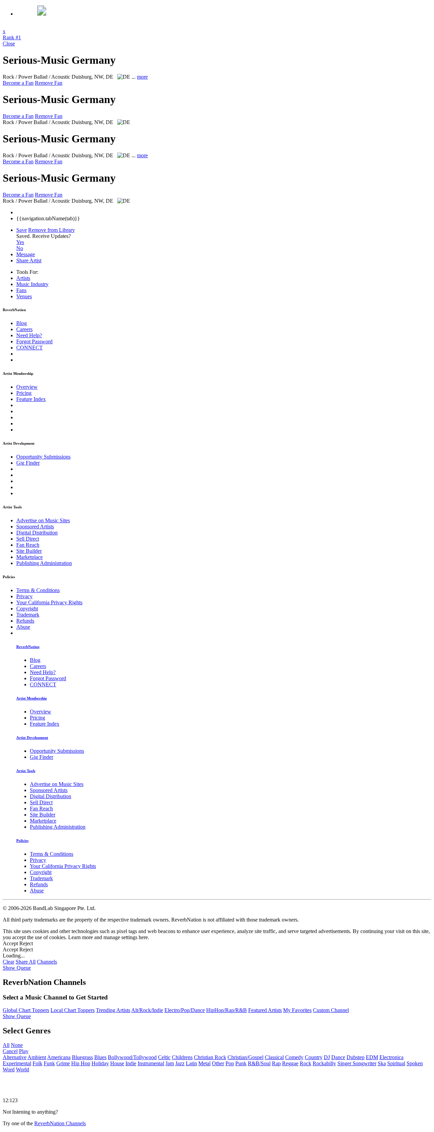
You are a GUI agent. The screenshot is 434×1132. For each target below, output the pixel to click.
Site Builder (29, 551)
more (142, 77)
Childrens (182, 1057)
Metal (204, 1063)
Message (25, 254)
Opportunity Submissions (43, 457)
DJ (327, 1057)
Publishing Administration (44, 563)
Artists (23, 278)
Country (313, 1057)
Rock (305, 1063)
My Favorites (297, 1010)
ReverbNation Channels (60, 1123)
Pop (229, 1063)
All (6, 1045)
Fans (21, 290)
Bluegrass (82, 1057)
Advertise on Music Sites (43, 520)
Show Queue (17, 968)
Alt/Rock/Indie (147, 1010)
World (22, 1069)
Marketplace (29, 557)
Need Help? (29, 335)
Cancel (10, 1051)
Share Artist (28, 260)
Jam (169, 1063)
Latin (191, 1063)
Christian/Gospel (245, 1057)
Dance (338, 1057)
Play (23, 1051)
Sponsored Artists (35, 526)
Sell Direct (27, 539)
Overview (27, 387)
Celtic (164, 1057)
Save (21, 230)
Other (218, 1063)
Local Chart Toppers (73, 1010)
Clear (8, 962)
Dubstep (355, 1057)
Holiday (100, 1063)
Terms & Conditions (38, 590)
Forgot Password (34, 341)
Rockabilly (324, 1063)
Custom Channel (331, 1010)
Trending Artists (113, 1010)
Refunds (25, 621)
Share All (26, 962)
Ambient (36, 1057)
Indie (130, 1063)
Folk (37, 1063)
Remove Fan (48, 83)
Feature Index (31, 399)
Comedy (294, 1057)
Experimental (17, 1063)
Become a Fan (18, 83)
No (19, 248)
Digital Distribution (37, 532)
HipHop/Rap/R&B (226, 1010)
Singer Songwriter (356, 1063)
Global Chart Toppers (26, 1010)
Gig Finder (28, 463)
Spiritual (396, 1063)
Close (9, 43)
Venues (24, 296)
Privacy (24, 596)
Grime (63, 1063)
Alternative (14, 1057)
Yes (20, 242)
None (17, 1045)
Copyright (27, 608)
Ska (382, 1063)
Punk (240, 1063)
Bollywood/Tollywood (132, 1057)
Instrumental (151, 1063)
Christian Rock (210, 1057)
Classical (274, 1057)
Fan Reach (27, 545)
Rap (276, 1063)
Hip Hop (80, 1063)
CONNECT (29, 347)
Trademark (27, 615)
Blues (100, 1057)
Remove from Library (51, 230)
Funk (49, 1063)
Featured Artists (265, 1010)
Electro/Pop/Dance (184, 1010)
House (117, 1063)
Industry (32, 284)
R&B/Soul (259, 1063)
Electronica (391, 1057)
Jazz (179, 1063)
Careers (24, 329)
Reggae (290, 1063)
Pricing (24, 393)
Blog (21, 323)
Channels (47, 962)
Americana (59, 1057)
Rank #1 (12, 37)
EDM (372, 1057)
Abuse (23, 627)
